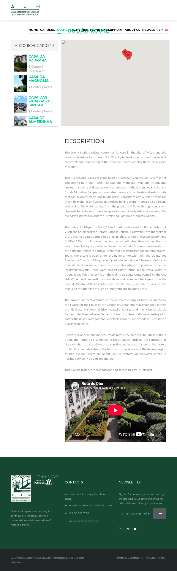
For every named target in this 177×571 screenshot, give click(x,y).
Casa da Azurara (37, 58)
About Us (132, 29)
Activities (79, 29)
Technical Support (106, 29)
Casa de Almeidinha (40, 120)
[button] (128, 56)
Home (33, 29)
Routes (63, 29)
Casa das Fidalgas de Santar (40, 101)
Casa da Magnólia (38, 79)
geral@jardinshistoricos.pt (84, 520)
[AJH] (21, 488)
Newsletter (152, 29)
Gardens (47, 29)
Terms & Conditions (129, 557)
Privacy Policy (155, 557)
